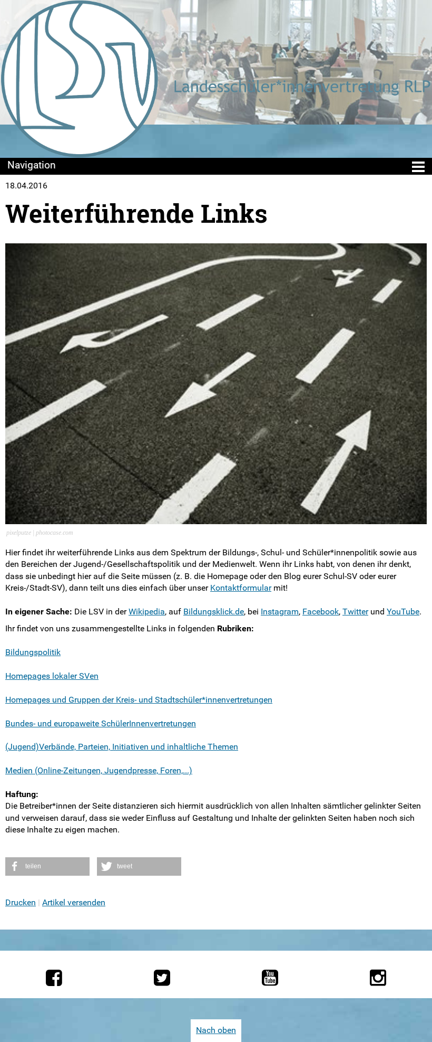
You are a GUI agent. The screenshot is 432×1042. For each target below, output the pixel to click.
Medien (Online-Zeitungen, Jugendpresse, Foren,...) (98, 770)
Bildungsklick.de (213, 612)
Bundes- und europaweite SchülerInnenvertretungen (100, 723)
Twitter (355, 612)
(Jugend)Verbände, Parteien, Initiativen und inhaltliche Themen (121, 747)
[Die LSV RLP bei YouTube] (270, 977)
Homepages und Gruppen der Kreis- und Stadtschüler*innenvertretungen (138, 700)
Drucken (20, 902)
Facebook (320, 612)
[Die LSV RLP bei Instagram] (378, 977)
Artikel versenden (73, 902)
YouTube (403, 612)
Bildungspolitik (33, 652)
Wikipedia (147, 612)
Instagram (280, 612)
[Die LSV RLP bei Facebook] (54, 977)
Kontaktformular (240, 588)
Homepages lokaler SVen (52, 676)
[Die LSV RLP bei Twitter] (162, 977)
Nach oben (216, 1030)
